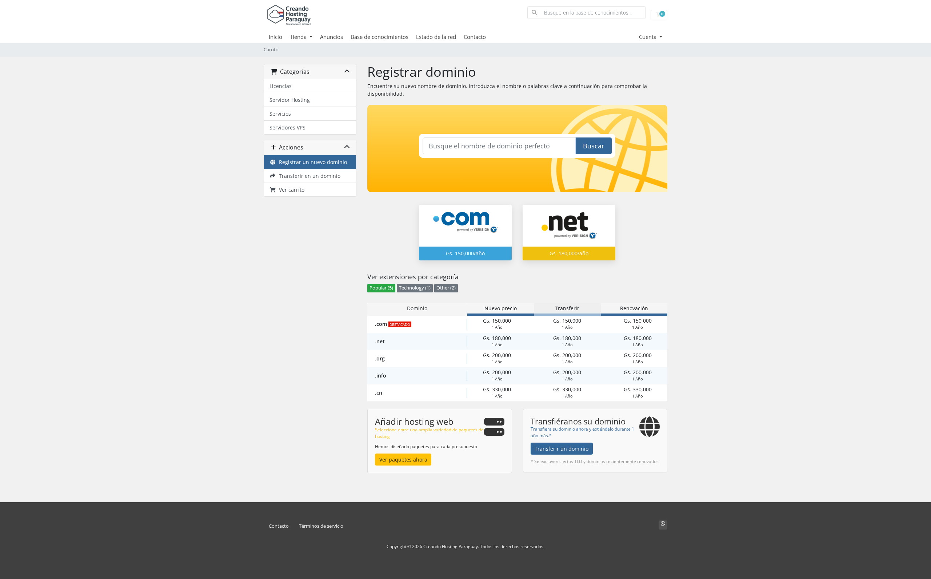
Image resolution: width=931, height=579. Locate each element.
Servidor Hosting (289, 99)
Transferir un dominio (561, 448)
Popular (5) (381, 288)
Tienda (299, 36)
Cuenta (648, 36)
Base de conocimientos (379, 36)
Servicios (280, 113)
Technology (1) (415, 288)
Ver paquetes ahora (403, 459)
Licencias (280, 86)
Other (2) (446, 288)
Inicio (275, 36)
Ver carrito (290, 189)
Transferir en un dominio (308, 175)
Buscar (593, 145)
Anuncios (331, 36)
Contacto (475, 36)
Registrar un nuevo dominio (311, 162)
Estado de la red (436, 36)
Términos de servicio (321, 526)
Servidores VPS (287, 127)
